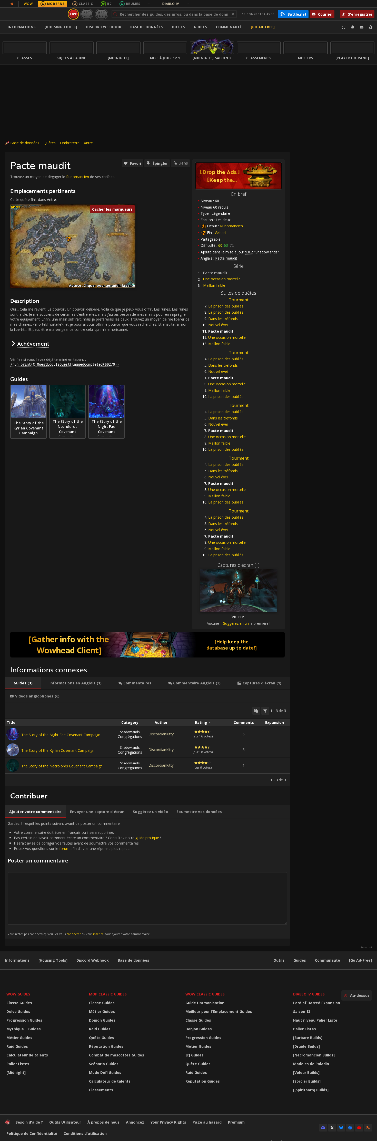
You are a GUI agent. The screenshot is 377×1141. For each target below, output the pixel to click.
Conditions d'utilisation (85, 1133)
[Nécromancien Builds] (314, 1055)
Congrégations (130, 734)
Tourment (239, 300)
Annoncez (135, 1122)
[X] (332, 1128)
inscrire (98, 934)
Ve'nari (220, 232)
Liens (183, 163)
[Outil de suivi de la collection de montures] (147, 644)
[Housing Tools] (52, 960)
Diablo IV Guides (309, 994)
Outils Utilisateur (65, 1122)
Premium (236, 1122)
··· (149, 4)
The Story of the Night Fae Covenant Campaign (60, 734)
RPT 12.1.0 (87, 14)
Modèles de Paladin (311, 1063)
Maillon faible (214, 285)
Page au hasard (207, 1122)
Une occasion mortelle (222, 278)
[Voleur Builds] (306, 1072)
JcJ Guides (194, 1055)
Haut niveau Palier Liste (315, 1020)
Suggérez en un (236, 623)
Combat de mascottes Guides (116, 1055)
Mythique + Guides (23, 1028)
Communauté (229, 27)
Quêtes (50, 142)
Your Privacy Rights (168, 1122)
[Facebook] (350, 1128)
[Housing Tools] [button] (61, 27)
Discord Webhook (103, 27)
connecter (73, 934)
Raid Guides (17, 1046)
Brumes (133, 4)
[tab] (23, 683)
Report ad (366, 947)
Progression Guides (24, 1020)
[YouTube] (359, 1128)
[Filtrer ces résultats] (265, 711)
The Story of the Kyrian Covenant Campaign (57, 750)
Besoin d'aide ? (29, 1122)
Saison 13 (301, 1011)
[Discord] (323, 1128)
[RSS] (368, 1128)
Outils (278, 960)
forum (64, 848)
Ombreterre (70, 142)
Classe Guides (19, 1002)
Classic (86, 4)
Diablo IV (175, 4)
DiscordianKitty (161, 734)
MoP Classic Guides (108, 994)
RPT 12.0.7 (101, 14)
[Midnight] (16, 1072)
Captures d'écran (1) (238, 565)
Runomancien (231, 225)
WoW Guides (18, 994)
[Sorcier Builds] (307, 1081)
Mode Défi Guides (105, 1072)
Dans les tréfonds (223, 318)
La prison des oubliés (225, 306)
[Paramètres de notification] (352, 27)
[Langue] (370, 27)
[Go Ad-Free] (263, 27)
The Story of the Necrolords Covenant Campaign (62, 766)
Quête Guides (101, 1037)
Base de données (146, 27)
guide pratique (147, 837)
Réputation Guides (106, 1046)
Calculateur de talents (27, 1055)
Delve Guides (18, 1011)
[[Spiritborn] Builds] (311, 1089)
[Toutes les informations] (12, 4)
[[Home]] (34, 14)
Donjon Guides (102, 1020)
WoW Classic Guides (205, 994)
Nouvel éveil (218, 324)
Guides (200, 27)
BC (109, 4)
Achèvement (33, 343)
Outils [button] (178, 27)
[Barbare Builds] (307, 1037)
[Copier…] (256, 711)
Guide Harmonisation (204, 1002)
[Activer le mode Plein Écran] (344, 27)
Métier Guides (19, 1037)
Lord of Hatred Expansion (316, 1002)
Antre (88, 142)
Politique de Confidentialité (31, 1133)
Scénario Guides (103, 1063)
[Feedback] (361, 27)
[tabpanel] (147, 744)
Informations (22, 27)
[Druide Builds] (306, 1046)
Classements (101, 1089)
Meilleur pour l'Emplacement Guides (218, 1011)
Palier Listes (17, 1063)
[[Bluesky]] (341, 1128)
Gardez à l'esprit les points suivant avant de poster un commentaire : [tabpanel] (84, 878)
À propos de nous (103, 1122)
